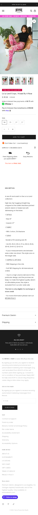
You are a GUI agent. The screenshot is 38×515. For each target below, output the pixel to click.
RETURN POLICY (10, 298)
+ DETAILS (8, 215)
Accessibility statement (11, 433)
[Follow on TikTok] (14, 504)
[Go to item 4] (24, 81)
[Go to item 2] (11, 81)
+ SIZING (8, 236)
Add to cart (19, 137)
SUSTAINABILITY (7, 457)
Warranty (5, 440)
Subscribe (10, 407)
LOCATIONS (6, 461)
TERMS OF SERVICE (8, 471)
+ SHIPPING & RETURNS (13, 260)
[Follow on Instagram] (3, 504)
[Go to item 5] (31, 81)
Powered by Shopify (23, 510)
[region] (19, 340)
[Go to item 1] (5, 81)
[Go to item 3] (18, 81)
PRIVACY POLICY (8, 475)
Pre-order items (8, 429)
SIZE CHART (6, 464)
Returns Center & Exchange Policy (14, 426)
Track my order (7, 422)
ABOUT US (5, 454)
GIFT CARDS (6, 468)
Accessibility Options (9, 443)
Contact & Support (9, 419)
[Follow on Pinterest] (8, 504)
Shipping (5, 436)
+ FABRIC (8, 227)
